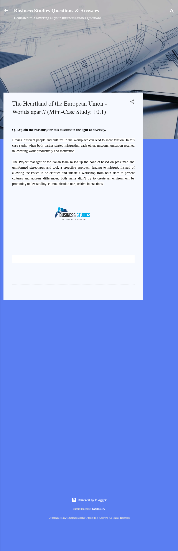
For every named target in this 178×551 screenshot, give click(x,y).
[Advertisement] (162, 93)
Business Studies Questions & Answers (56, 10)
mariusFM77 (98, 509)
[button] (132, 102)
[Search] (172, 11)
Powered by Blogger (92, 499)
